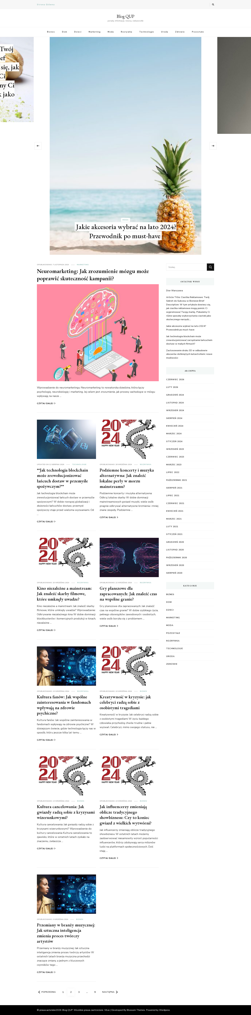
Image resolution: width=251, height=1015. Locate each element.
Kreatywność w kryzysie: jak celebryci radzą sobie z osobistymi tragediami (125, 702)
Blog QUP (125, 16)
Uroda (164, 32)
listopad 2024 (175, 402)
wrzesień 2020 (175, 565)
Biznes (51, 32)
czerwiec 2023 (175, 456)
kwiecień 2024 (174, 426)
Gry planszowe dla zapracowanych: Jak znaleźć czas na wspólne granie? (128, 593)
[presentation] (38, 145)
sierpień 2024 (174, 418)
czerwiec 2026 (175, 379)
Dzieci (77, 32)
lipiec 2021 (172, 495)
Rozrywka (126, 32)
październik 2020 (176, 557)
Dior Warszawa (125, 114)
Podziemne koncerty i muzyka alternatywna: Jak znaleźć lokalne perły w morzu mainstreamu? (127, 478)
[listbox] (125, 146)
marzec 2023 (174, 464)
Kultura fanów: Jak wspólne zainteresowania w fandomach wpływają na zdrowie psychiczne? (64, 705)
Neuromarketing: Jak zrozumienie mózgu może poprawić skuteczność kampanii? (93, 274)
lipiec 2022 (172, 472)
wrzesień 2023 (175, 449)
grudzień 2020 (175, 542)
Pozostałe (198, 32)
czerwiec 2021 (175, 503)
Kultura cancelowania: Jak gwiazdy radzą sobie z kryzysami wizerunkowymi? (66, 812)
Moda (111, 32)
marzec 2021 (174, 519)
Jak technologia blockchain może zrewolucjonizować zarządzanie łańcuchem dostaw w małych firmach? (189, 340)
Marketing (95, 32)
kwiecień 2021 (174, 511)
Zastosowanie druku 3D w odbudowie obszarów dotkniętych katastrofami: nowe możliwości (189, 354)
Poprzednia (49, 992)
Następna (108, 992)
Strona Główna (46, 4)
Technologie (146, 32)
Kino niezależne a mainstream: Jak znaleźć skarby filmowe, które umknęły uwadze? (64, 593)
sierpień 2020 (174, 573)
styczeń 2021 (174, 534)
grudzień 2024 (175, 395)
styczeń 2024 (174, 441)
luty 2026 (172, 387)
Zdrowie (180, 32)
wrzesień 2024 (175, 410)
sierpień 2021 (174, 487)
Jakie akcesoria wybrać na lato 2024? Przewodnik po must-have (186, 328)
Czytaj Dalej (45, 403)
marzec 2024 (174, 433)
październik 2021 (176, 480)
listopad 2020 (175, 549)
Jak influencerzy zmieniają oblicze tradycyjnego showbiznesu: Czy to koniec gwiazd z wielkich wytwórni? (126, 815)
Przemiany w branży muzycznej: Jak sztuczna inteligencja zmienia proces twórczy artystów (66, 933)
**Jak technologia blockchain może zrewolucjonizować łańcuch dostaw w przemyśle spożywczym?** (62, 478)
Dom (64, 32)
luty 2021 (172, 526)
